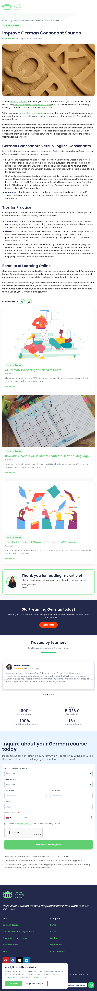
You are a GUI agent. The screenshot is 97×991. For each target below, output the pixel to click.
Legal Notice (56, 944)
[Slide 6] (53, 694)
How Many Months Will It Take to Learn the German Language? (47, 456)
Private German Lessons (15, 938)
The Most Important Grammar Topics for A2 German (41, 542)
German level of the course (16, 768)
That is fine (13, 983)
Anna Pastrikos (12, 38)
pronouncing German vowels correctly (32, 104)
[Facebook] (12, 960)
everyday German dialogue (30, 113)
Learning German (21, 20)
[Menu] (92, 7)
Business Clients (10, 944)
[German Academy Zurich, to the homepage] (12, 6)
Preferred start (10, 779)
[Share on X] (29, 301)
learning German (18, 101)
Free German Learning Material (18, 931)
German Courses (11, 924)
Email (6, 802)
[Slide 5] (51, 694)
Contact (54, 938)
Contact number (11, 813)
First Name (9, 790)
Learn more (48, 625)
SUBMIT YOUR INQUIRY (49, 844)
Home (4, 20)
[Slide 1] (43, 694)
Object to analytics (35, 983)
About (53, 931)
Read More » (10, 386)
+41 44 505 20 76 (80, 974)
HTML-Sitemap (57, 951)
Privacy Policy (24, 824)
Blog (10, 20)
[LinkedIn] (26, 960)
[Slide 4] (49, 694)
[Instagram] (19, 960)
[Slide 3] (47, 694)
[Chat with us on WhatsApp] (91, 985)
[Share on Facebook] (22, 301)
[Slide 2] (45, 694)
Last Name (55, 790)
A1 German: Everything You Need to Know (33, 370)
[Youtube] (6, 960)
